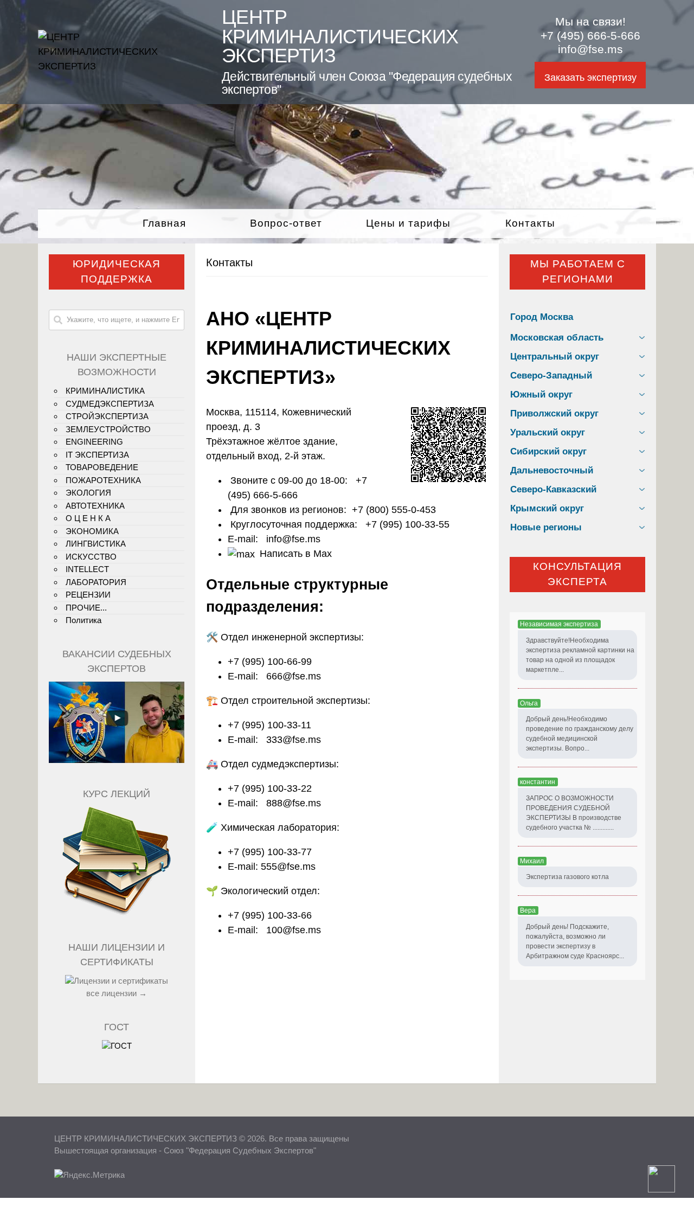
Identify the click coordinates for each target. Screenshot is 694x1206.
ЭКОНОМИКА (92, 531)
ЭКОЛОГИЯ (88, 492)
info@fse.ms (590, 49)
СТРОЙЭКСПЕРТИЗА (107, 416)
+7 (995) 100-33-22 (270, 788)
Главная (164, 223)
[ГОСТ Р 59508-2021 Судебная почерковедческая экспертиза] (117, 1045)
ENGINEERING (94, 441)
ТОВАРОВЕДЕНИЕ (102, 467)
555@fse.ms (288, 866)
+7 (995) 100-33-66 (270, 915)
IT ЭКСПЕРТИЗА (97, 454)
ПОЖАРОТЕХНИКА (103, 480)
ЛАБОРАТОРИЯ (96, 582)
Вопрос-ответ (286, 223)
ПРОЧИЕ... (86, 607)
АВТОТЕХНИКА (95, 505)
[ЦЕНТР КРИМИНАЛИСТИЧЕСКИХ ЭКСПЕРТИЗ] (117, 66)
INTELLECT (87, 569)
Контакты (530, 223)
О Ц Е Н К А (88, 518)
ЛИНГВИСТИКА (96, 543)
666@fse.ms (293, 676)
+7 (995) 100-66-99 (270, 661)
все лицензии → (116, 993)
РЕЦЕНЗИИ (88, 594)
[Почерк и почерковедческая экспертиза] (116, 913)
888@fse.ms (293, 803)
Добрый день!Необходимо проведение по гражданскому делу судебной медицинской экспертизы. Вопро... (579, 733)
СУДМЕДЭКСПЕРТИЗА (110, 403)
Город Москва (541, 317)
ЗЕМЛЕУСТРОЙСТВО (108, 429)
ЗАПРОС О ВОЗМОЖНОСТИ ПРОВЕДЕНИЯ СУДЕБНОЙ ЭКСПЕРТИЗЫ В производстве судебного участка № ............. (573, 812)
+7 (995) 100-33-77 (270, 851)
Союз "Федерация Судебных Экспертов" (240, 1150)
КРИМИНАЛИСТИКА (105, 390)
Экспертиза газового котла (567, 877)
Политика (83, 620)
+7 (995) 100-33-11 (269, 725)
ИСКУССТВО (91, 556)
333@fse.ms (293, 739)
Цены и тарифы (408, 223)
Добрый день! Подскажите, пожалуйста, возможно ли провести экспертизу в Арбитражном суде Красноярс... (575, 941)
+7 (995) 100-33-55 (407, 524)
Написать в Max (296, 553)
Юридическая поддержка (116, 271)
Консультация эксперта (577, 574)
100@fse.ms (293, 930)
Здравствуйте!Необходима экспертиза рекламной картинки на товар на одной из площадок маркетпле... (580, 655)
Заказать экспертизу (590, 77)
